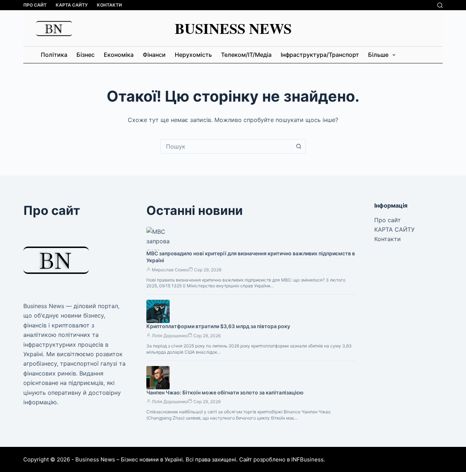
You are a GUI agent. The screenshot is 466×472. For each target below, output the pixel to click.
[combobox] (226, 146)
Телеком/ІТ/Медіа (246, 54)
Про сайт (35, 5)
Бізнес (85, 54)
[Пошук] (440, 5)
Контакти (109, 5)
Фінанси (154, 54)
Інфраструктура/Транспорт (320, 54)
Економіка (119, 54)
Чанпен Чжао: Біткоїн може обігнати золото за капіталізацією (225, 392)
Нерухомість (193, 54)
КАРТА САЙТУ (72, 5)
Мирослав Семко (170, 269)
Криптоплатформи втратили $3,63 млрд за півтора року (218, 326)
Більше (378, 54)
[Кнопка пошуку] (298, 146)
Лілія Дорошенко (170, 335)
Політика (54, 54)
